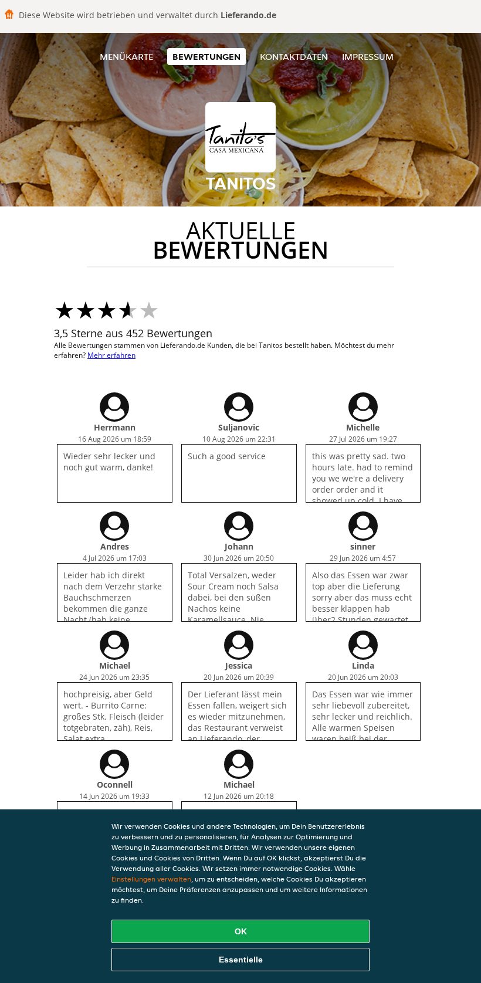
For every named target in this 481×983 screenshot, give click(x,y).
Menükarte (126, 56)
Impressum (368, 56)
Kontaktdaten (294, 56)
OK (241, 931)
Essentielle (241, 959)
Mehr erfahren (111, 355)
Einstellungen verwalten (151, 878)
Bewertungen (206, 56)
